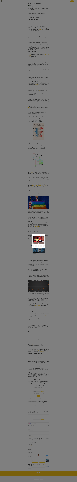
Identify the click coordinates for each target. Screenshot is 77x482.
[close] (44, 234)
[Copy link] (33, 246)
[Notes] (41, 246)
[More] (44, 246)
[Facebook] (36, 246)
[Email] (38, 246)
